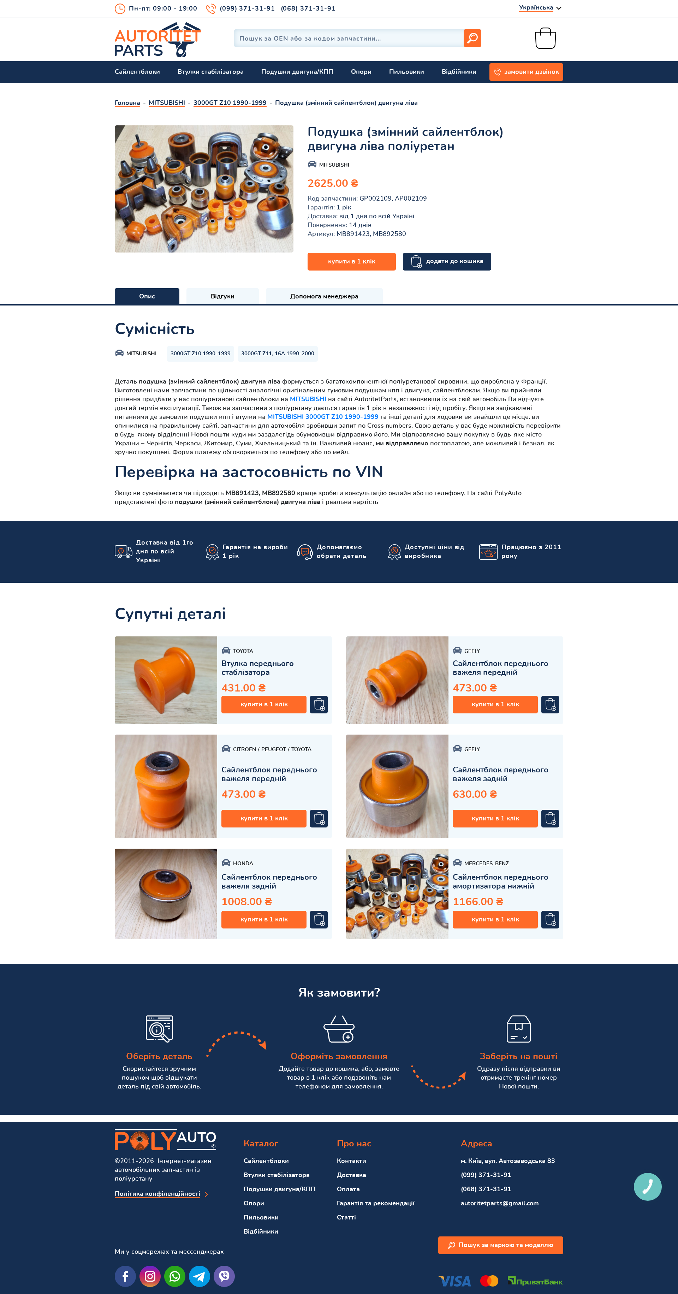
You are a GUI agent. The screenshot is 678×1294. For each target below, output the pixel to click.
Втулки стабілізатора (211, 72)
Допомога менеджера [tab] (324, 296)
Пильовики (406, 72)
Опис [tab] (147, 296)
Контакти (351, 1161)
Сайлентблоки (137, 72)
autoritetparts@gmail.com (500, 1203)
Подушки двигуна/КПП (297, 72)
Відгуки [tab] (222, 296)
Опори (361, 72)
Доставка (351, 1175)
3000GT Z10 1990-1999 (201, 353)
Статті (346, 1218)
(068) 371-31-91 (308, 9)
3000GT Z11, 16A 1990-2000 (277, 353)
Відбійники (459, 72)
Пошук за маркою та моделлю (506, 1245)
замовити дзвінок (531, 72)
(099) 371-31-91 (247, 9)
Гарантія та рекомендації (376, 1203)
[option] (204, 189)
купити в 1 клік (351, 262)
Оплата (348, 1189)
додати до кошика (454, 261)
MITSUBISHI (308, 399)
